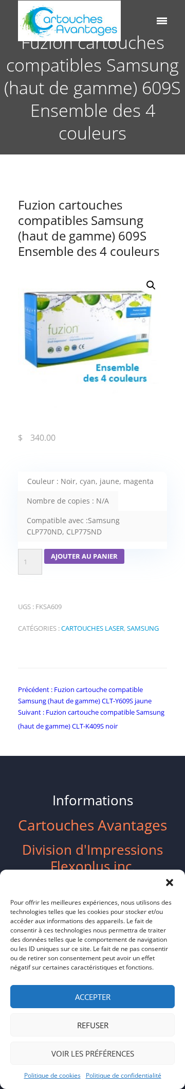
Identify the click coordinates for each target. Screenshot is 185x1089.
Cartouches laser (92, 628)
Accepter (92, 997)
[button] (169, 882)
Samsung (143, 628)
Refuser (92, 1025)
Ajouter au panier (84, 556)
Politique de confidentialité (123, 1075)
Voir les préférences (92, 1053)
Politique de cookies (52, 1075)
